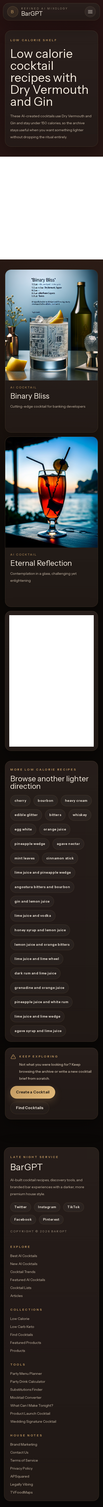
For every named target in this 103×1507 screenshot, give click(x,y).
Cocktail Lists (20, 1287)
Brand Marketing (23, 1444)
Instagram (47, 1207)
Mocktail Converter (26, 1397)
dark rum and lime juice (35, 973)
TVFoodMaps (21, 1492)
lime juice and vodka (32, 916)
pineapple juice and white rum (41, 1002)
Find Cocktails (29, 1107)
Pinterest (51, 1219)
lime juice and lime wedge (37, 1016)
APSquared (19, 1476)
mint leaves (24, 858)
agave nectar (68, 844)
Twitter (20, 1207)
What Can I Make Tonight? (31, 1405)
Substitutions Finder (26, 1389)
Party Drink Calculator (27, 1381)
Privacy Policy (21, 1468)
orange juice (55, 829)
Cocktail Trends (22, 1272)
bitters (55, 815)
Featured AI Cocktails (27, 1279)
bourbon (46, 801)
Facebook (23, 1219)
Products (17, 1350)
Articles (16, 1295)
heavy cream (76, 801)
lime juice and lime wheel (36, 959)
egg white (23, 829)
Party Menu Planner (26, 1373)
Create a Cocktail (33, 1092)
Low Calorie (20, 1318)
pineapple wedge (29, 844)
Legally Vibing (21, 1484)
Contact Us (19, 1452)
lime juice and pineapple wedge (42, 872)
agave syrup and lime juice (38, 1031)
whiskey (80, 815)
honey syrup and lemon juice (40, 930)
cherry (20, 801)
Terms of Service (24, 1460)
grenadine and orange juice (39, 988)
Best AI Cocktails (23, 1256)
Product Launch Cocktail (30, 1413)
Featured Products (25, 1342)
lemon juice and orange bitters (42, 944)
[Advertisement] (51, 208)
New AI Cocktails (23, 1264)
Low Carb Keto (22, 1326)
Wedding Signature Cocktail (33, 1421)
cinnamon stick (60, 858)
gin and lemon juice (32, 901)
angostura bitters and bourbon (42, 887)
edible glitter (26, 815)
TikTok (73, 1207)
